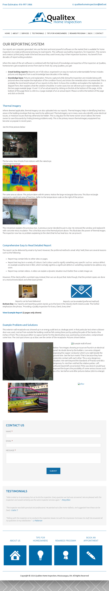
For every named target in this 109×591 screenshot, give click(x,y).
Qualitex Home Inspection (54, 18)
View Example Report (12, 313)
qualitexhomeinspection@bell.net (90, 4)
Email (9, 441)
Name (9, 431)
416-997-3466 (25, 4)
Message (11, 450)
